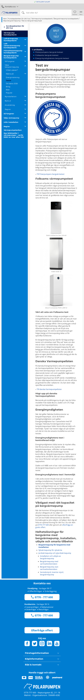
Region (8, 109)
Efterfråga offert (42, 630)
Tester (8, 81)
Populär (9, 93)
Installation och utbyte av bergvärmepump (50, 557)
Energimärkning (13, 77)
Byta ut (8, 101)
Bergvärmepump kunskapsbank (11, 57)
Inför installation (11, 122)
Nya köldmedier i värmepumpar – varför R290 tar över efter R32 (14, 135)
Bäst (8, 90)
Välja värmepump (11, 118)
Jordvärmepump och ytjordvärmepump (54, 553)
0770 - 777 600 (44, 597)
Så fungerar (10, 61)
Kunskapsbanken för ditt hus (15, 27)
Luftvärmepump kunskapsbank (11, 40)
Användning (10, 105)
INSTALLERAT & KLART (43, 2)
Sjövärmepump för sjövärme (50, 550)
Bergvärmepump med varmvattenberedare (49, 562)
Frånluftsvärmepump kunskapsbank (13, 52)
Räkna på (10, 74)
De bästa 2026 (12, 84)
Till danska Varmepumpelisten (49, 389)
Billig (8, 87)
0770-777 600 (43, 525)
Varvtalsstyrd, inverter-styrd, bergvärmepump (52, 573)
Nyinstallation (11, 97)
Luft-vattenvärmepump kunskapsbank (12, 46)
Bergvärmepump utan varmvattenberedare (49, 568)
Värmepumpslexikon (13, 130)
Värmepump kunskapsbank (10, 34)
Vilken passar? (12, 70)
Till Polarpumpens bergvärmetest (50, 174)
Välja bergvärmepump (12, 66)
